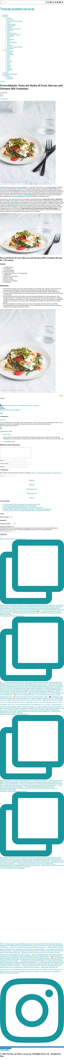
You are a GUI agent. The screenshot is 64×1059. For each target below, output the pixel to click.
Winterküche (10, 48)
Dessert (9, 22)
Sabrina (9, 434)
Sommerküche (10, 39)
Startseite (5, 15)
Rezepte (5, 16)
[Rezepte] (32, 484)
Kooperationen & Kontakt (10, 74)
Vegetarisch (10, 45)
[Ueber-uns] (32, 480)
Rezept (31, 405)
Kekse (8, 31)
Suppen (9, 40)
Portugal (9, 65)
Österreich (9, 62)
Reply (1, 419)
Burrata (14, 405)
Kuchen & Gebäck (12, 33)
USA (8, 71)
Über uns (5, 72)
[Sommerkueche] (32, 493)
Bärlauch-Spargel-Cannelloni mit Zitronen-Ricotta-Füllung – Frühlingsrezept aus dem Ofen (27, 509)
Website (2, 466)
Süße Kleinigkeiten (12, 42)
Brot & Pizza (10, 19)
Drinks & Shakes (11, 24)
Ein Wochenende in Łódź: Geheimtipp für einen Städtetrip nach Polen (21, 504)
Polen (8, 63)
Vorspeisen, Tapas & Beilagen (14, 47)
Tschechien (10, 69)
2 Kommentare (4, 98)
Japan (8, 59)
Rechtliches (6, 75)
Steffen (2, 95)
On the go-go (6, 50)
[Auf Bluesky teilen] (3, 408)
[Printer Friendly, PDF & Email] (61, 395)
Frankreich (9, 53)
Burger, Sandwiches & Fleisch (15, 21)
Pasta (27, 405)
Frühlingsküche (11, 25)
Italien (8, 57)
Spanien (9, 68)
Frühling (22, 405)
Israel (8, 56)
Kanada (9, 60)
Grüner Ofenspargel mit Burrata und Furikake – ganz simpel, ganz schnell (22, 507)
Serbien (9, 66)
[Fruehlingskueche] (32, 489)
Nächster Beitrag (15, 410)
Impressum (9, 77)
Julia (5, 419)
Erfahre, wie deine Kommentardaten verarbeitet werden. (46, 473)
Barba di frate (8, 405)
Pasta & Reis (10, 36)
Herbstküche (10, 30)
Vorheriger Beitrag (5, 410)
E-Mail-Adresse (4, 463)
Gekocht (2, 81)
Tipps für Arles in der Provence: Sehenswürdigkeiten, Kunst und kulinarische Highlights (26, 510)
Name (1, 460)
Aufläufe (9, 18)
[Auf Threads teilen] (5, 408)
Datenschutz (10, 78)
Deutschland (10, 51)
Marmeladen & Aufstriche (13, 34)
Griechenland (10, 54)
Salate (8, 37)
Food (18, 405)
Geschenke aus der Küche (13, 28)
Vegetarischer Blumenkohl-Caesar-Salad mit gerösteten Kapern (19, 506)
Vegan (8, 43)
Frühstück (9, 27)
